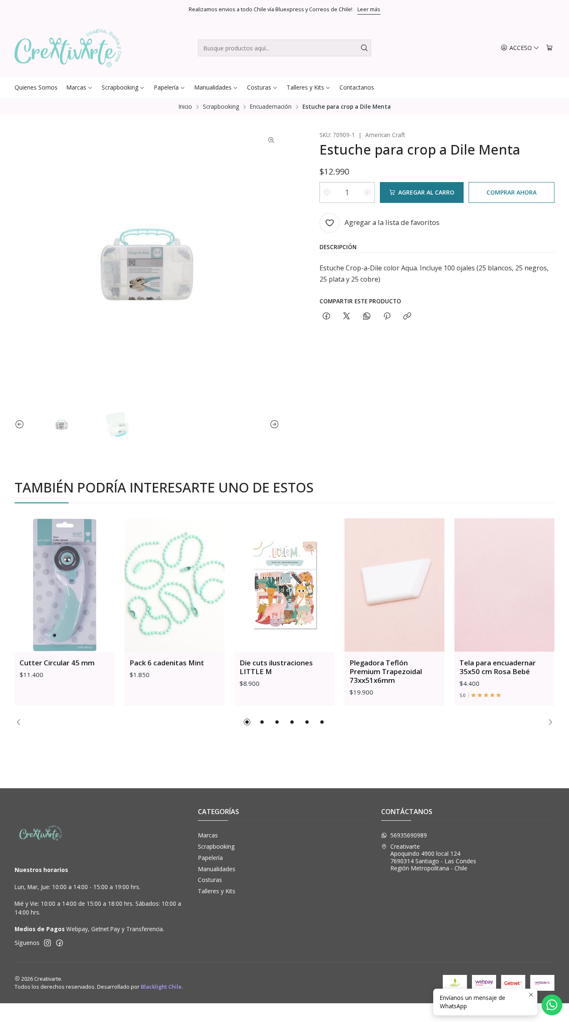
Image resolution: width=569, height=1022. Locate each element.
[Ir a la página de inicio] (68, 48)
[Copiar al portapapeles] (407, 316)
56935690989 (408, 835)
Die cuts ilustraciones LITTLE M (276, 667)
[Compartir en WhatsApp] (367, 316)
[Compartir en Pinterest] (387, 316)
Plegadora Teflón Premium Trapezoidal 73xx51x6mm (385, 671)
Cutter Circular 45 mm (57, 662)
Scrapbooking (221, 107)
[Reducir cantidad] (327, 192)
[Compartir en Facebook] (326, 316)
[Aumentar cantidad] (367, 192)
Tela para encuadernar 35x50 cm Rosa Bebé (497, 667)
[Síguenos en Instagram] (47, 943)
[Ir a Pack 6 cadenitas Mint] (175, 585)
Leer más (368, 9)
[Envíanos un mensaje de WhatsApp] (552, 1005)
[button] (247, 722)
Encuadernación (271, 107)
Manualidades (216, 869)
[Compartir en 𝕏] (346, 316)
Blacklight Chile (161, 986)
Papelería (210, 858)
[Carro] (549, 48)
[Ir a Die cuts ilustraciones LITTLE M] (284, 585)
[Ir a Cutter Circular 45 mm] (65, 585)
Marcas (208, 835)
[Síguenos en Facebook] (59, 943)
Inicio (185, 107)
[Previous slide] (21, 424)
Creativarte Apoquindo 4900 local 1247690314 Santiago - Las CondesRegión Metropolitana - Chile (433, 857)
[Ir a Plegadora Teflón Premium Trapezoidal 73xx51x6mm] (394, 585)
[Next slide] (273, 424)
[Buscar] (364, 48)
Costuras (210, 880)
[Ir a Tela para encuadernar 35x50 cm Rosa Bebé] (504, 585)
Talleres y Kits (216, 891)
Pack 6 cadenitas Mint (167, 662)
